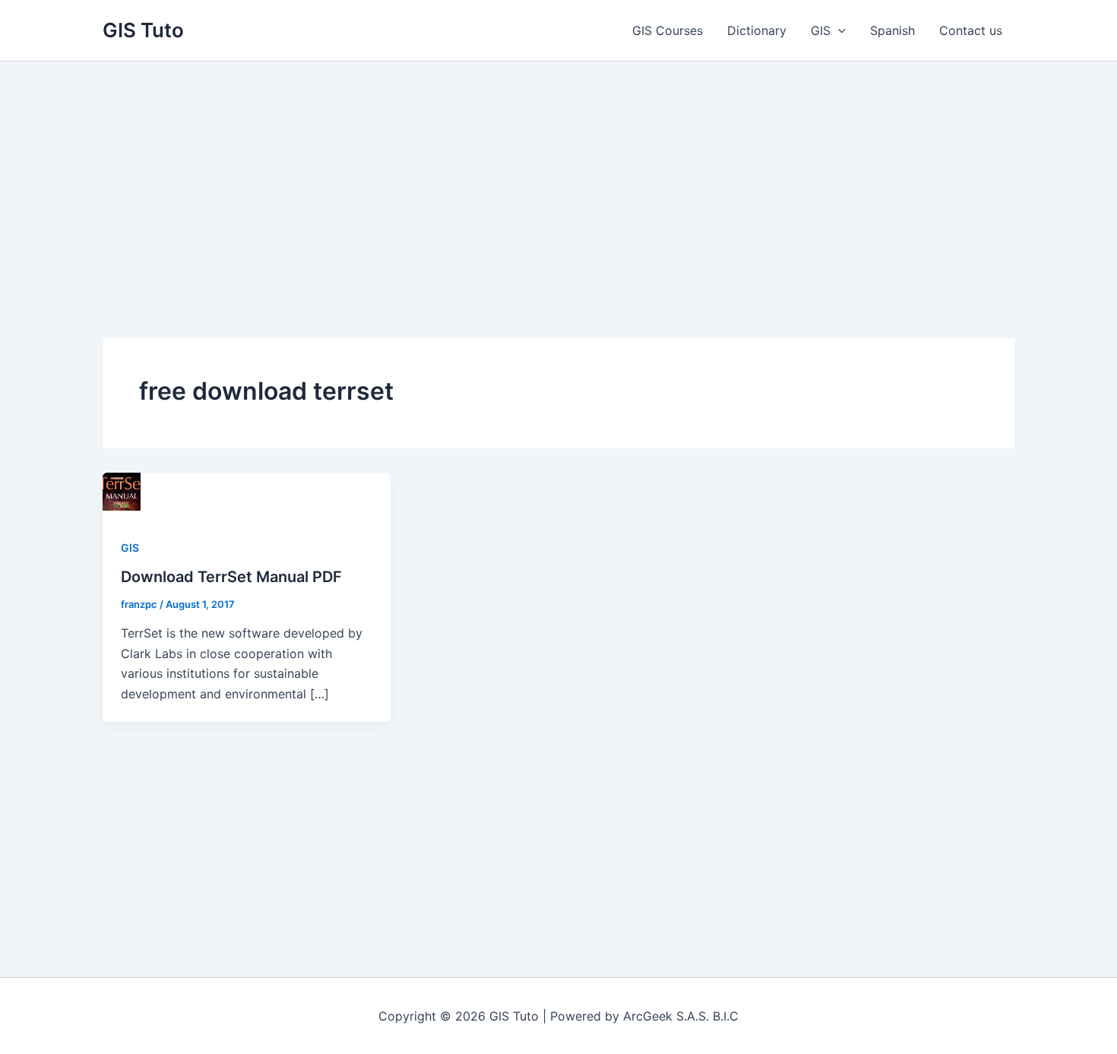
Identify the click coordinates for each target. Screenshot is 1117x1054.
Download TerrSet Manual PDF (231, 577)
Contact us (970, 30)
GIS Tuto (143, 30)
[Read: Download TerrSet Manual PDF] (122, 490)
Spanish (892, 30)
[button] (838, 30)
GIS (821, 30)
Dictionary (756, 30)
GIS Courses (667, 30)
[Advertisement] (558, 175)
